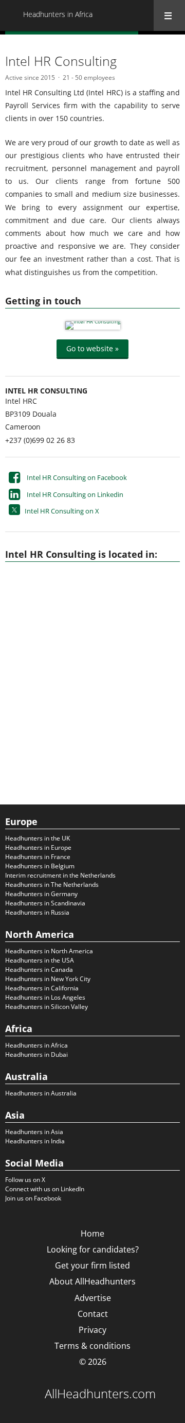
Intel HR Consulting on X (62, 511)
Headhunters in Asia (34, 1131)
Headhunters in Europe (38, 847)
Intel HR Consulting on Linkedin (75, 494)
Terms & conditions (92, 1345)
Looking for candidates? (93, 1249)
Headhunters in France (37, 856)
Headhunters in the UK (37, 838)
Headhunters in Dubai (36, 1054)
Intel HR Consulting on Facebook (77, 477)
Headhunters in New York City (47, 978)
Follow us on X (25, 1179)
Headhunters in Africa (36, 1045)
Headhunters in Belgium (40, 866)
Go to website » (92, 348)
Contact (93, 1313)
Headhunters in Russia (37, 912)
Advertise (93, 1298)
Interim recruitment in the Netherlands (60, 875)
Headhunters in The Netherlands (52, 884)
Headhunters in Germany (41, 893)
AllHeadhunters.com (100, 1393)
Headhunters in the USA (39, 960)
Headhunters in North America (49, 951)
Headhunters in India (35, 1141)
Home (92, 1233)
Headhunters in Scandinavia (45, 903)
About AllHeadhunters (92, 1281)
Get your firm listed (92, 1265)
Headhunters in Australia (41, 1093)
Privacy (92, 1329)
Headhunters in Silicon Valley (46, 1006)
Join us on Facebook (33, 1198)
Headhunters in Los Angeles (45, 997)
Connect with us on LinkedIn (44, 1189)
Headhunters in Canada (39, 969)
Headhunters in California (42, 988)
